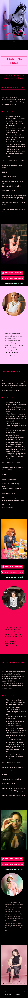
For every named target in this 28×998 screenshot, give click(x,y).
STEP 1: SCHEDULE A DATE (13, 273)
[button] (14, 41)
